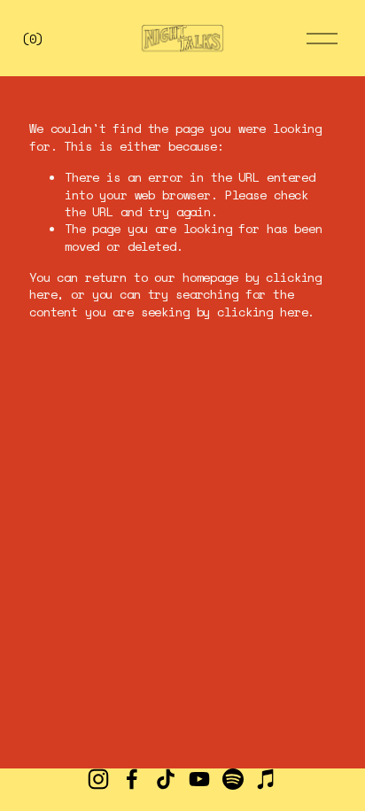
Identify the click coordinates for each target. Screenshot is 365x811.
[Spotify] (233, 779)
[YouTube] (199, 779)
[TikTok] (165, 779)
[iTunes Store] (266, 779)
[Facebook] (132, 779)
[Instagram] (98, 779)
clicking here (262, 311)
